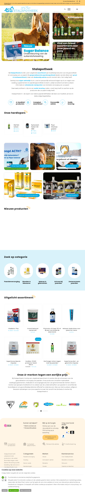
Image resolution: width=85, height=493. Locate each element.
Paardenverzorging (12, 281)
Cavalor (44, 466)
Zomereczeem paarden (74, 282)
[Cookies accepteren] (3, 477)
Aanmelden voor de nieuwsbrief (50, 437)
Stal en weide (27, 463)
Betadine (45, 463)
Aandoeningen (27, 466)
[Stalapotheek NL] (21, 9)
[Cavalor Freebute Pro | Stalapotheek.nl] (42, 270)
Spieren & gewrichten (42, 282)
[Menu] (68, 9)
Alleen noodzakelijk (25, 490)
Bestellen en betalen (68, 460)
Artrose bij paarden (58, 282)
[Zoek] (64, 9)
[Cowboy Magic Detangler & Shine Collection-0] (10, 270)
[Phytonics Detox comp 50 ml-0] (74, 270)
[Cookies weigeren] (5, 477)
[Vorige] (56, 51)
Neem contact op (30, 426)
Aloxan (44, 456)
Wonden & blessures (26, 282)
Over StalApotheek (67, 456)
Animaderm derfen (48, 460)
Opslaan (4, 490)
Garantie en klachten (68, 466)
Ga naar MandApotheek (69, 1)
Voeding (25, 460)
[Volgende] (79, 51)
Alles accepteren (13, 490)
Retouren (64, 463)
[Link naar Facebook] (77, 1)
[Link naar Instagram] (79, 1)
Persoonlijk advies (30, 428)
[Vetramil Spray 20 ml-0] (26, 270)
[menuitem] (68, 1)
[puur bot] (58, 270)
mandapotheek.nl (9, 467)
